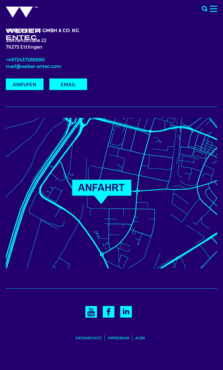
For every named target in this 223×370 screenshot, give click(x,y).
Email (68, 84)
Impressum (118, 338)
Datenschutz (88, 338)
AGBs (140, 338)
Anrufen (25, 84)
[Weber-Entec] (28, 21)
